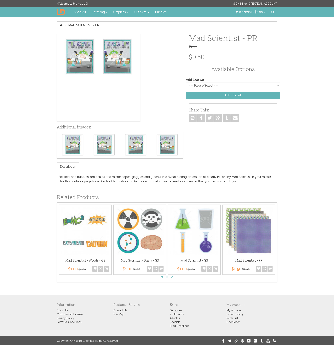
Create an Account (263, 3)
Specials (175, 322)
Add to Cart (233, 95)
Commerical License (70, 314)
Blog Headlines (179, 325)
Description (68, 166)
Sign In (238, 3)
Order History (235, 314)
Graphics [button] (120, 12)
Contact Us (120, 310)
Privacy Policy (65, 318)
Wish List (232, 318)
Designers (176, 310)
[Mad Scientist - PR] (98, 77)
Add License (195, 80)
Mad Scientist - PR (83, 25)
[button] (250, 12)
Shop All (80, 12)
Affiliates (175, 318)
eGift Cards (177, 314)
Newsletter (233, 322)
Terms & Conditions (69, 322)
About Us (62, 310)
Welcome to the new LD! (72, 3)
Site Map (118, 314)
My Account (234, 310)
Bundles (161, 12)
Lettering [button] (99, 12)
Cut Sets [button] (140, 12)
